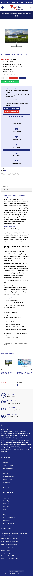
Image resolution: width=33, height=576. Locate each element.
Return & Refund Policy (12, 111)
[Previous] (4, 38)
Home (3, 13)
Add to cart (13, 78)
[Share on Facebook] (5, 174)
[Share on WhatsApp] (2, 174)
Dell (5, 170)
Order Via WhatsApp (11, 82)
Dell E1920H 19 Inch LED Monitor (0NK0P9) (7, 373)
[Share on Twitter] (8, 174)
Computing (7, 13)
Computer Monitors (21, 13)
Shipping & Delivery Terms (12, 108)
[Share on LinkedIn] (15, 174)
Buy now (22, 78)
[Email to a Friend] (10, 174)
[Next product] (16, 16)
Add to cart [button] (4, 385)
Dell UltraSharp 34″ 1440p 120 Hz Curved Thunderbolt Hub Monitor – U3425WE (24, 374)
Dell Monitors (28, 13)
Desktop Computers (13, 13)
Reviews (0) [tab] (5, 189)
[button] (2, 7)
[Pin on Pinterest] (13, 174)
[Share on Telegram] (18, 174)
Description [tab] (5, 186)
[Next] (28, 38)
